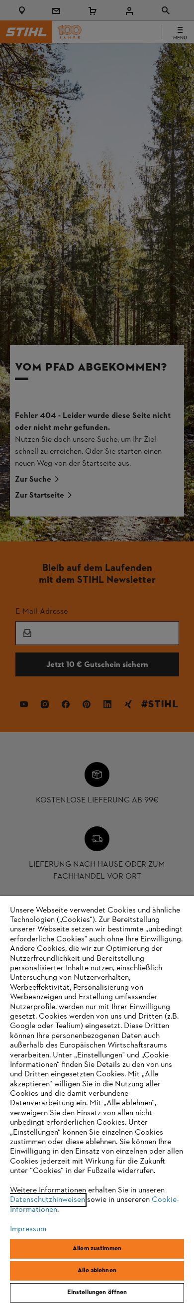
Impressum (28, 1229)
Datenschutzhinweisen (47, 1199)
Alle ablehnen (97, 1270)
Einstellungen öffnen (97, 1292)
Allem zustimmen (97, 1248)
